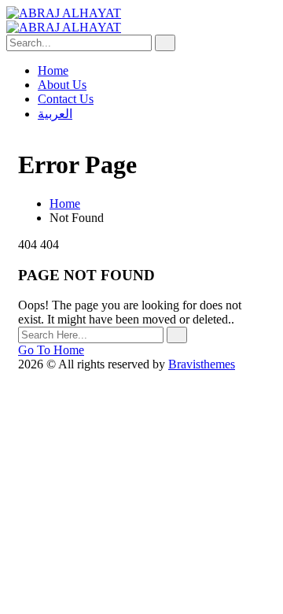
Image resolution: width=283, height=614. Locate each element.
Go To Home (51, 350)
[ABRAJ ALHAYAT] (63, 13)
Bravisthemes (201, 364)
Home (65, 203)
